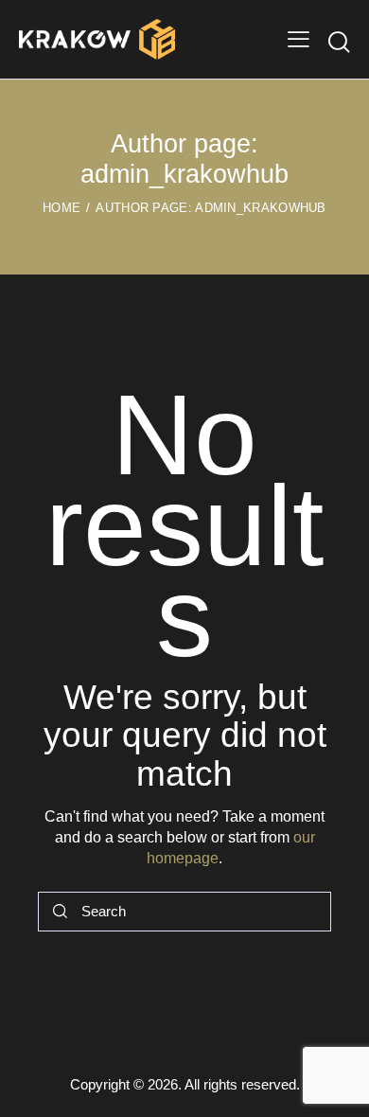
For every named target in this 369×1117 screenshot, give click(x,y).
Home (61, 208)
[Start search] (338, 42)
